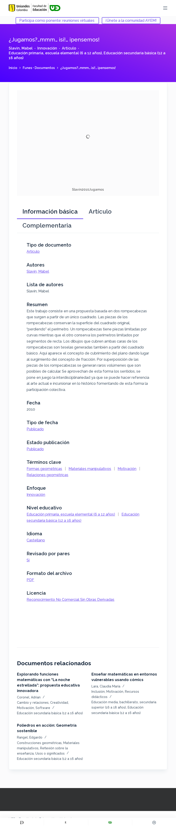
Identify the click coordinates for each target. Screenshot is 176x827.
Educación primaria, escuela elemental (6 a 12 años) (55, 53)
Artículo (69, 48)
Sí (28, 560)
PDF (30, 580)
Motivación (127, 469)
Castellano (36, 540)
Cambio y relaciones (33, 702)
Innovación (47, 48)
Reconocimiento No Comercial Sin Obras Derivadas (70, 599)
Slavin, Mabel (21, 48)
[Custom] (22, 822)
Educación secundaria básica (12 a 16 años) (50, 713)
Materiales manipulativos (90, 469)
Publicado (35, 429)
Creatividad (59, 702)
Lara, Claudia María (105, 686)
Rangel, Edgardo (29, 737)
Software (43, 708)
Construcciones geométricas (39, 743)
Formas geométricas (44, 469)
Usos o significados (50, 753)
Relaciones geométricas (47, 475)
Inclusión (98, 691)
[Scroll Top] (154, 822)
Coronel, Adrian (29, 697)
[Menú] (165, 8)
